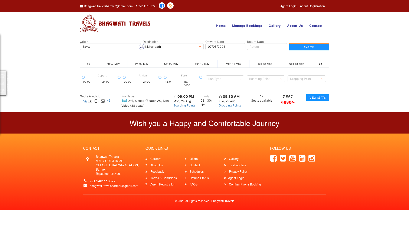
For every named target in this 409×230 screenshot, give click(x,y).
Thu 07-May (112, 64)
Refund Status (199, 178)
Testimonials (237, 165)
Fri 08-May (141, 64)
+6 (109, 100)
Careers (155, 159)
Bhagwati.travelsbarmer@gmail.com (108, 6)
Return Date (255, 41)
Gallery (275, 25)
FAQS (193, 184)
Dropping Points (230, 105)
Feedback (157, 171)
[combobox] (225, 79)
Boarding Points (184, 105)
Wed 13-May (296, 64)
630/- (288, 102)
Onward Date (214, 41)
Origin (84, 41)
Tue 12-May (265, 64)
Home (221, 25)
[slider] (83, 77)
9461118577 (147, 6)
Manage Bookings (247, 25)
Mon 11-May (233, 64)
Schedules (196, 171)
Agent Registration (312, 6)
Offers (193, 159)
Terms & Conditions (163, 178)
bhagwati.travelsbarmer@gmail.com (114, 186)
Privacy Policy (238, 171)
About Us (295, 25)
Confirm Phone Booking (244, 184)
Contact (316, 25)
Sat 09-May (171, 64)
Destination (150, 41)
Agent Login (288, 6)
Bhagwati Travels (222, 201)
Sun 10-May (201, 64)
